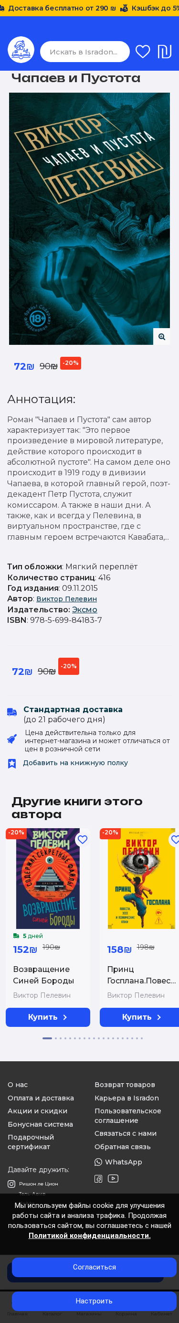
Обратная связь (123, 1146)
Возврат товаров (125, 1084)
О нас (18, 1084)
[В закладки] (82, 839)
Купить (43, 1017)
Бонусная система (40, 1124)
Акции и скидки (37, 1111)
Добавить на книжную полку (74, 762)
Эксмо (84, 609)
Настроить (94, 1301)
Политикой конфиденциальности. (90, 1235)
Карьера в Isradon (127, 1098)
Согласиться (94, 1267)
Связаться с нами (126, 1133)
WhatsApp (123, 1162)
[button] (47, 1038)
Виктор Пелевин (66, 599)
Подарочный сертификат (31, 1142)
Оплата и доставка (41, 1098)
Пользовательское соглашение (128, 1116)
